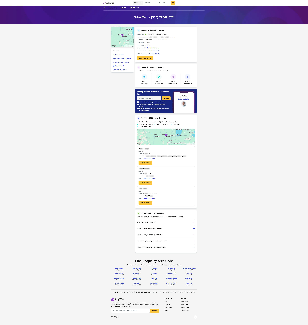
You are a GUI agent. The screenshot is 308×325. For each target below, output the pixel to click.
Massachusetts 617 (171, 278)
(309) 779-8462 (119, 54)
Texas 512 (154, 278)
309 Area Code (113, 8)
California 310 (119, 268)
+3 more (172, 37)
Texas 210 (136, 283)
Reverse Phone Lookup (122, 62)
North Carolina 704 (171, 283)
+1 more (164, 39)
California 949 (171, 273)
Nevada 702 (171, 268)
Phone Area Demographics (123, 58)
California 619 (154, 283)
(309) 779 (123, 8)
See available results (153, 48)
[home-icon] (104, 8)
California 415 (119, 273)
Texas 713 (189, 273)
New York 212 (136, 268)
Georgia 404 (136, 273)
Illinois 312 (154, 273)
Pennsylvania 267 (119, 283)
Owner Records (119, 66)
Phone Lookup (185, 307)
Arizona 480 (189, 278)
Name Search (184, 301)
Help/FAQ (167, 304)
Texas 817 (189, 283)
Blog (166, 301)
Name (136, 2)
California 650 (136, 278)
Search (166, 98)
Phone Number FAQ (121, 69)
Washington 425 (119, 278)
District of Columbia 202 (189, 268)
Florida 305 (154, 268)
